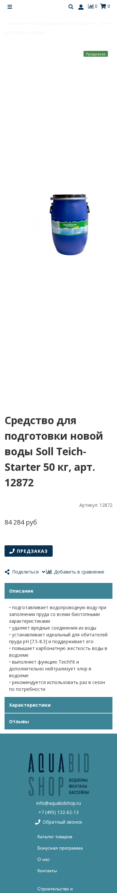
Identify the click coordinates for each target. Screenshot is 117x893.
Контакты (47, 870)
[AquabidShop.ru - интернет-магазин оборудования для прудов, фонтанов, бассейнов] (58, 774)
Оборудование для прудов (61, 23)
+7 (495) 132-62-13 (58, 812)
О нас (43, 859)
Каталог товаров (54, 836)
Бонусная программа (60, 848)
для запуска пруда (25, 32)
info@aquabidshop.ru (58, 803)
